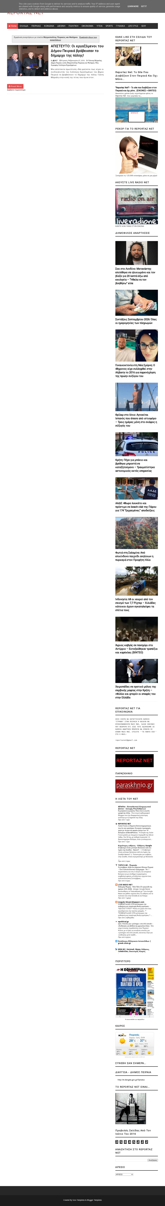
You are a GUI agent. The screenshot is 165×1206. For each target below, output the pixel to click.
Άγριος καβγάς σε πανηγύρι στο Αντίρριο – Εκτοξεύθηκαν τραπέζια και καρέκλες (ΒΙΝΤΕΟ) (136, 649)
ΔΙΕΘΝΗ (61, 26)
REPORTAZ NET (25, 13)
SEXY (143, 26)
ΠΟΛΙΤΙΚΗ (73, 26)
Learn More (133, 6)
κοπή (64, 63)
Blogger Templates (94, 1200)
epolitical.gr (123, 922)
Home (13, 26)
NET (56, 60)
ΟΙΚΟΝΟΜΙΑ (87, 26)
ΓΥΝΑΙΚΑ (120, 26)
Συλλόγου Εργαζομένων (68, 65)
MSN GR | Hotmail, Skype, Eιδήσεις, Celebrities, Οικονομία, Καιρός (133, 950)
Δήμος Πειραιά (56, 63)
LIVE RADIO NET (125, 885)
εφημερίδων (141, 1019)
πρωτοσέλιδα (131, 1019)
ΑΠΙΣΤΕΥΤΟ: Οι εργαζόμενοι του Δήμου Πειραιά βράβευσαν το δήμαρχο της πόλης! (77, 50)
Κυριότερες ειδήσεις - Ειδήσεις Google (135, 846)
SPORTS (109, 26)
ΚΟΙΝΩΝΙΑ (49, 26)
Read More (16, 86)
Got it (144, 6)
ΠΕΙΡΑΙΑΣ (36, 26)
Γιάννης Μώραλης (95, 60)
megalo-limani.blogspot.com (131, 902)
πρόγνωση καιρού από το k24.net (135, 1057)
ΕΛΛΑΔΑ (24, 26)
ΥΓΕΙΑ (99, 26)
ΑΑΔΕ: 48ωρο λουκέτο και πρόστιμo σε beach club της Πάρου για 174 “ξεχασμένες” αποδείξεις (135, 507)
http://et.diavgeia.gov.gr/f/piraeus (131, 1080)
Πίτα (96, 63)
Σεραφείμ (54, 65)
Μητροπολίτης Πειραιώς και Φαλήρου (80, 63)
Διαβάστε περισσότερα (16, 90)
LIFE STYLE (133, 26)
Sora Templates (79, 1200)
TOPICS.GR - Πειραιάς (127, 865)
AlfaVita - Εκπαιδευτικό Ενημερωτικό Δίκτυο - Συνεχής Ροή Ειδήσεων (134, 808)
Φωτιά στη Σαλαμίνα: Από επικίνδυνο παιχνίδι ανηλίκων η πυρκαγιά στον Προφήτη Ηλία (134, 556)
